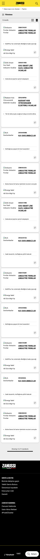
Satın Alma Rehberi (9, 509)
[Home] (20, 3)
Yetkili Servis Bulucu (9, 484)
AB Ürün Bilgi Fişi (9, 53)
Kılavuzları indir (8, 491)
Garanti (4, 494)
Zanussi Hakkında (9, 506)
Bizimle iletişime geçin (10, 481)
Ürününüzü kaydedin (10, 488)
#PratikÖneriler (7, 513)
